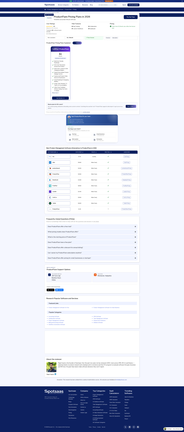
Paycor (126, 419)
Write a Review (84, 397)
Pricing (126, 156)
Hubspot (127, 408)
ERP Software (96, 407)
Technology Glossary (71, 398)
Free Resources (72, 418)
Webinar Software (98, 322)
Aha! (54, 162)
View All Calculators (114, 416)
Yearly (77, 43)
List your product (133, 5)
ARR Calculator (113, 397)
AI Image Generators (98, 415)
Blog (91, 5)
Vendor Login (83, 412)
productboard (56, 168)
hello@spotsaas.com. (121, 380)
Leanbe (54, 191)
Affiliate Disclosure (52, 33)
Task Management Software (100, 318)
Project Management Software (56, 320)
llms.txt (103, 427)
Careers (82, 410)
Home (82, 394)
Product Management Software (55, 9)
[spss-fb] (137, 427)
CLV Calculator (113, 405)
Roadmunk (55, 180)
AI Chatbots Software (98, 401)
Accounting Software (54, 316)
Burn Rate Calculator (114, 413)
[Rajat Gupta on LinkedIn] (55, 374)
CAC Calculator (113, 408)
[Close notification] (182, 1)
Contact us (83, 407)
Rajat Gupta (50, 374)
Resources (85, 5)
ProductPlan (56, 174)
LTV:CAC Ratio (113, 410)
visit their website (86, 112)
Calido (54, 203)
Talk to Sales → (131, 106)
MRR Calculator (113, 399)
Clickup (126, 402)
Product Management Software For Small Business (106, 307)
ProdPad (55, 185)
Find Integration (72, 410)
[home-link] (45, 9)
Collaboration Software (54, 318)
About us (82, 400)
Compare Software (73, 404)
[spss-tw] (125, 427)
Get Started (59, 98)
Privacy (94, 427)
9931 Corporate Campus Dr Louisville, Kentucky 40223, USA (52, 397)
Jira (53, 156)
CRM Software (97, 316)
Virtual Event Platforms (99, 320)
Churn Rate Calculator (115, 402)
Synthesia (127, 413)
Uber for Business (129, 397)
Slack (126, 405)
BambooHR (127, 416)
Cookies (99, 427)
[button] (92, 1)
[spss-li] (129, 427)
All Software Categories (99, 422)
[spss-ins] (133, 427)
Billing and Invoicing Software (56, 322)
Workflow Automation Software (57, 324)
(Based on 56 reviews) (52, 28)
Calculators (71, 415)
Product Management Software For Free (59, 307)
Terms (90, 427)
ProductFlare (68, 9)
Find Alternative (72, 407)
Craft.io (55, 197)
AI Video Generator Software (100, 412)
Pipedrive (127, 399)
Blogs (69, 401)
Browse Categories (63, 5)
